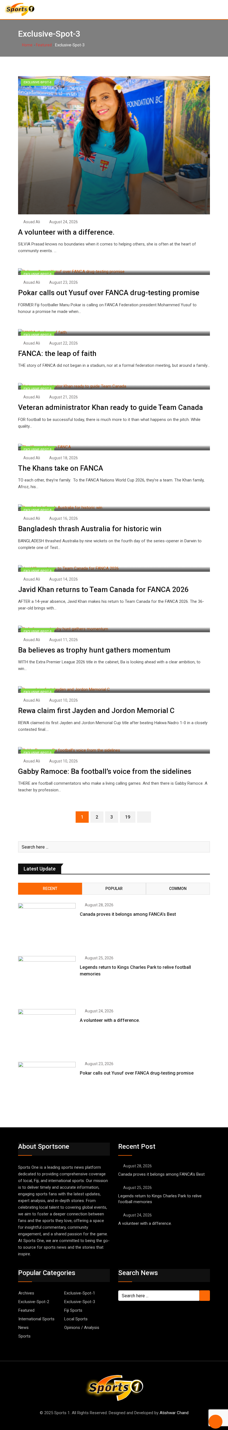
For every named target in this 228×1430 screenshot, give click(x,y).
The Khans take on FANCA (61, 468)
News (23, 1327)
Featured (44, 45)
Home (27, 45)
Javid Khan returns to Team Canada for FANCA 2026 (103, 589)
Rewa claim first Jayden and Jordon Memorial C (96, 710)
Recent (50, 888)
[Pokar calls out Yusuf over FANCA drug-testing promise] (47, 1085)
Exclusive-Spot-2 (33, 1301)
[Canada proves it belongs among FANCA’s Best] (47, 926)
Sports (24, 1336)
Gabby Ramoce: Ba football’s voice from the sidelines (104, 771)
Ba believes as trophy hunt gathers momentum (94, 650)
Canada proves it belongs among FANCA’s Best (128, 914)
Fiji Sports (73, 1310)
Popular (114, 888)
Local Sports (76, 1318)
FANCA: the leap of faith (58, 353)
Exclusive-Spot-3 (79, 1301)
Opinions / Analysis (81, 1327)
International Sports (36, 1318)
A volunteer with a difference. (66, 232)
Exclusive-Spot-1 (79, 1293)
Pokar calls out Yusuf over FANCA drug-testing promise (108, 292)
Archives (26, 1293)
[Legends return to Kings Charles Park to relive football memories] (47, 979)
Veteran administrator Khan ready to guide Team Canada (110, 407)
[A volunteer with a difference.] (47, 1032)
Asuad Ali (31, 222)
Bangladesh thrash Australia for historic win (90, 529)
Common (178, 888)
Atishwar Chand (174, 1412)
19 (127, 817)
